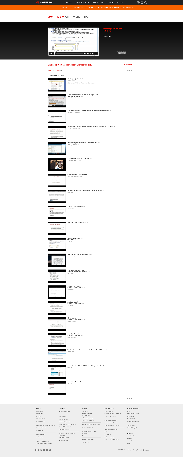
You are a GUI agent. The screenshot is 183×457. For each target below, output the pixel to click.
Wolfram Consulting (64, 411)
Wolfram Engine (40, 434)
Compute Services (41, 419)
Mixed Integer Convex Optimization (74, 318)
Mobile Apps (39, 430)
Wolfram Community (88, 439)
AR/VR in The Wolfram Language (78, 158)
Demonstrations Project (111, 429)
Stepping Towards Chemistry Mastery (73, 334)
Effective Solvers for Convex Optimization (74, 286)
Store (128, 411)
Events (129, 443)
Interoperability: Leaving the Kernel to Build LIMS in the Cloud (83, 143)
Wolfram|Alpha (108, 411)
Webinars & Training (87, 418)
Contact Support (132, 428)
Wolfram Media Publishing (111, 439)
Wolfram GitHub (63, 440)
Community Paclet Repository (67, 424)
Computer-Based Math (110, 420)
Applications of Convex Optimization (74, 302)
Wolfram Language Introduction (91, 424)
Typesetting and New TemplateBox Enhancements (84, 190)
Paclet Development (74, 382)
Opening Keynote (73, 79)
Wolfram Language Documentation (87, 414)
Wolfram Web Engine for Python (78, 254)
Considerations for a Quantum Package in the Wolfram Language (82, 95)
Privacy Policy (137, 450)
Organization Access (133, 421)
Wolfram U (130, 7)
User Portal (130, 416)
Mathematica (39, 413)
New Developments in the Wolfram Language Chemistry (77, 270)
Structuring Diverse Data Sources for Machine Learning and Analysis (90, 126)
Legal (130, 450)
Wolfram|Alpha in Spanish (76, 222)
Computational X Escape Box (77, 174)
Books (83, 435)
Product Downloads (133, 413)
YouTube (119, 7)
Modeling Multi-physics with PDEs (75, 238)
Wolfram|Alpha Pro (41, 428)
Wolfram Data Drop (109, 432)
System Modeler (40, 421)
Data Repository (63, 419)
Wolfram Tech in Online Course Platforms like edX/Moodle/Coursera (90, 350)
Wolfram (69, 17)
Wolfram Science (109, 437)
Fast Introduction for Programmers (87, 428)
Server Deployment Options (44, 443)
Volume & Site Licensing (42, 441)
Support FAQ (130, 425)
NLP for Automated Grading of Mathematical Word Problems (87, 110)
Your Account (131, 419)
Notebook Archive (64, 437)
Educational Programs (88, 420)
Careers (129, 438)
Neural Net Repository (65, 427)
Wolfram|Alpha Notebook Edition (45, 425)
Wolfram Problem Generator (112, 413)
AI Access (38, 416)
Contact (129, 441)
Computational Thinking (111, 423)
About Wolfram (131, 436)
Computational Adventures (112, 425)
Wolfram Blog (85, 442)
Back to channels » (128, 64)
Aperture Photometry (74, 206)
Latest (58, 70)
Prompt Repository (64, 429)
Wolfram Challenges (110, 416)
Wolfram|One (39, 411)
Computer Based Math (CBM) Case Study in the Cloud (85, 366)
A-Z (61, 70)
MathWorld (107, 434)
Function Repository (64, 422)
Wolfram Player (40, 437)
